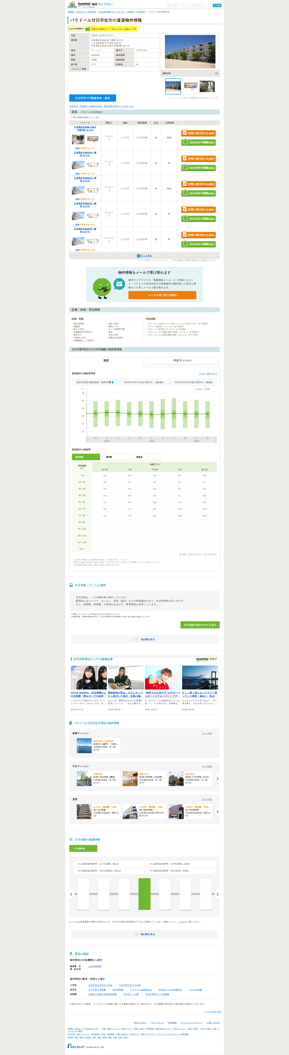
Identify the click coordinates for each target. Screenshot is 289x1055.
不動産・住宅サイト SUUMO (82, 12)
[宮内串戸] (165, 894)
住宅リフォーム (82, 1034)
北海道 (70, 1037)
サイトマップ (157, 1023)
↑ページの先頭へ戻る (212, 1011)
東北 (76, 1037)
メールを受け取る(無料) (162, 295)
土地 (215, 1029)
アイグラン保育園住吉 (141, 990)
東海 (99, 1037)
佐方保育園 (118, 990)
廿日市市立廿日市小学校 (100, 985)
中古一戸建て (205, 1029)
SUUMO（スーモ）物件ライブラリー (90, 5)
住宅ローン (134, 1034)
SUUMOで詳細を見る (198, 142)
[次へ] (217, 779)
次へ (217, 894)
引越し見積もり (122, 1034)
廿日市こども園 (131, 994)
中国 (115, 1037)
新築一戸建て (193, 1029)
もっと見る (207, 733)
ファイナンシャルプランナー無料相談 (172, 1034)
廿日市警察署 (95, 966)
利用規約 (172, 1023)
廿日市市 (140, 12)
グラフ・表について (208, 373)
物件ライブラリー (148, 1034)
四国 (110, 1037)
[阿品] (185, 894)
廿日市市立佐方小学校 (130, 985)
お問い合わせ (213, 1023)
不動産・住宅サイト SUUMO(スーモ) (83, 1029)
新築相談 (110, 1034)
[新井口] (104, 894)
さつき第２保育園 (97, 990)
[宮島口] (206, 894)
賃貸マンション (113, 1029)
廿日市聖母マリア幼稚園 (157, 994)
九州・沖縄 (122, 1037)
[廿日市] (144, 894)
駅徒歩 (140, 457)
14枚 (77, 174)
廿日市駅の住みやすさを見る (200, 625)
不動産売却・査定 (98, 1034)
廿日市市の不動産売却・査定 (92, 98)
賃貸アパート (126, 1029)
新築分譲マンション (163, 1029)
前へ (71, 894)
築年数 (109, 457)
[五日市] (124, 894)
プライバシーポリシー (192, 1023)
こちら (181, 922)
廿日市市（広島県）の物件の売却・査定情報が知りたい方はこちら (101, 106)
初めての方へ (140, 1023)
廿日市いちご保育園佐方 (170, 990)
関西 (104, 1037)
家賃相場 (150, 1029)
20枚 (77, 148)
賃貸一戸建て (139, 1029)
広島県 (130, 12)
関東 (81, 1037)
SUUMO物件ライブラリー (112, 12)
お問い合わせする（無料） (198, 133)
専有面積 (79, 457)
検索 (218, 5)
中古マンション (179, 1029)
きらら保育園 (195, 990)
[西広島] (83, 894)
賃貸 (126, 29)
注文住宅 (71, 1034)
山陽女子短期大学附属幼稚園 (102, 994)
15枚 (77, 199)
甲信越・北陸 (90, 1037)
